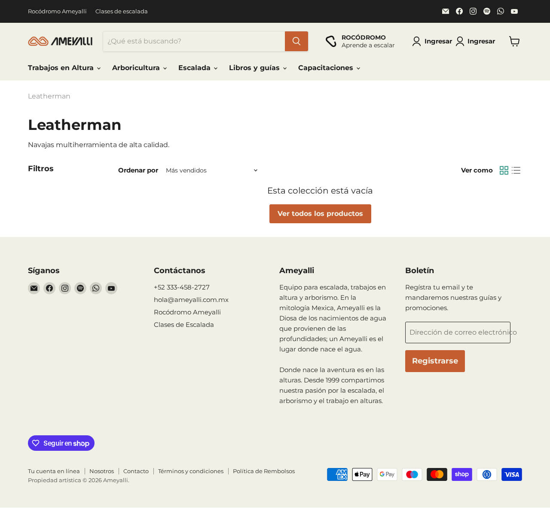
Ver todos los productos (320, 213)
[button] (476, 41)
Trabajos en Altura (62, 68)
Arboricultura (137, 68)
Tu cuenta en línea (54, 471)
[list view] (516, 170)
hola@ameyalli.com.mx (191, 300)
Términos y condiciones (190, 471)
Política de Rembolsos (264, 471)
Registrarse (435, 361)
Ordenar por (138, 170)
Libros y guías (255, 68)
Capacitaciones (326, 68)
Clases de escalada (121, 11)
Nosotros (101, 471)
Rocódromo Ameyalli (57, 11)
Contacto (136, 471)
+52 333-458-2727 (182, 287)
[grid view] (504, 170)
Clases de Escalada (184, 324)
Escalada (195, 68)
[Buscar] (296, 41)
